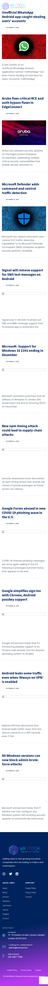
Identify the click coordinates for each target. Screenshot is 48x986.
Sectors (6, 897)
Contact (6, 918)
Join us (5, 910)
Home (5, 888)
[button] (40, 6)
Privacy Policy (30, 892)
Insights (6, 914)
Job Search (7, 905)
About (5, 892)
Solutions (6, 901)
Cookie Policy (30, 888)
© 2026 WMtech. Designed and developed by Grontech (24, 976)
